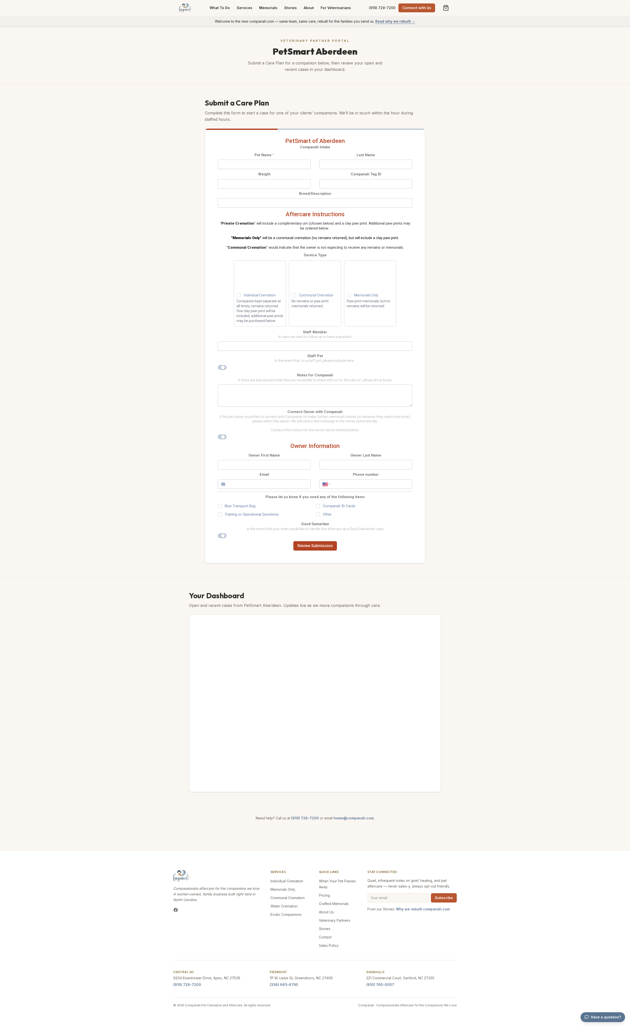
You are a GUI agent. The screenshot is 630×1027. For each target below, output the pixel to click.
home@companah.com (354, 818)
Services (244, 8)
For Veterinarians (336, 8)
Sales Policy (329, 945)
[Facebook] (175, 909)
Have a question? (606, 1017)
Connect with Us (416, 8)
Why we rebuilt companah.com (423, 909)
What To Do (220, 8)
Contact (325, 937)
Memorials (268, 8)
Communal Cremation (287, 898)
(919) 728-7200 (382, 8)
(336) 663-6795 (284, 984)
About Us (326, 912)
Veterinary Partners (334, 920)
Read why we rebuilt (395, 21)
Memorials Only (282, 889)
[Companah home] (185, 7)
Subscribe (444, 898)
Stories (290, 8)
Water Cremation (284, 906)
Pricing (324, 895)
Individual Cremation (286, 881)
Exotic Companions (285, 914)
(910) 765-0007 (380, 984)
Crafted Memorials (334, 904)
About (309, 8)
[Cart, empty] (446, 8)
